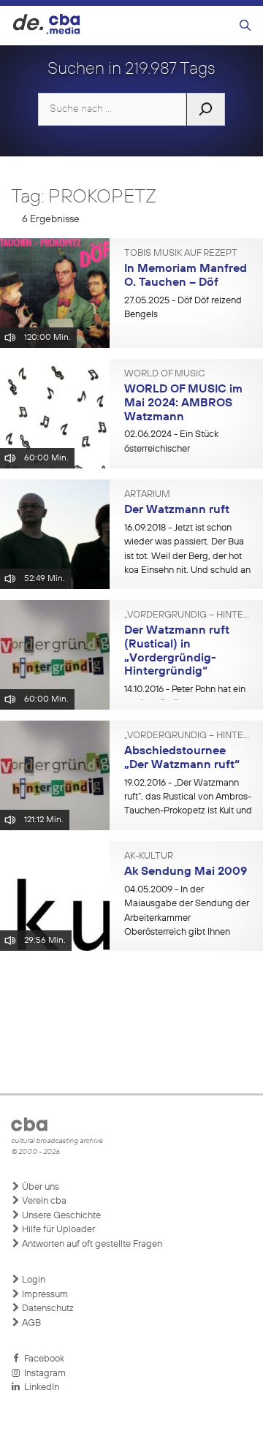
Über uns (39, 1187)
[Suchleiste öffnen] (245, 26)
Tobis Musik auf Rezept (180, 253)
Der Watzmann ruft (176, 510)
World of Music (164, 374)
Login (32, 1280)
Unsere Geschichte (60, 1215)
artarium (147, 494)
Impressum (44, 1294)
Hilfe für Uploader (57, 1229)
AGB (30, 1323)
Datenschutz (47, 1308)
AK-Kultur (148, 856)
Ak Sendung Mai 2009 (185, 872)
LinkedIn (39, 1387)
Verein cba (43, 1201)
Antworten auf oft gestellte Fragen (91, 1244)
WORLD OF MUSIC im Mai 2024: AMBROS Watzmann (183, 403)
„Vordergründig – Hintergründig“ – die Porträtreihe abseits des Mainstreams (188, 615)
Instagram (43, 1373)
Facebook (42, 1359)
